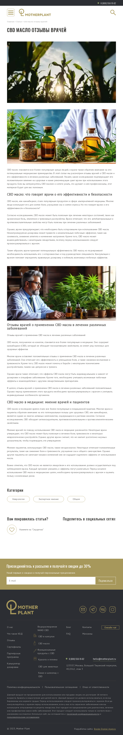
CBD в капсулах (46, 636)
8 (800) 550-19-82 (108, 3)
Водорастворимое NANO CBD (47, 628)
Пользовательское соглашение (61, 687)
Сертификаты (14, 646)
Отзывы (11, 640)
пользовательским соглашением (23, 717)
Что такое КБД (15, 633)
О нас (10, 627)
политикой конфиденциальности (83, 714)
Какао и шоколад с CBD (48, 674)
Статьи (19, 21)
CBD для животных (48, 666)
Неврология (18, 499)
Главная (10, 21)
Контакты (87, 627)
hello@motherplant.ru (104, 658)
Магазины (87, 633)
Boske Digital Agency (105, 728)
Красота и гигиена (47, 659)
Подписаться (106, 581)
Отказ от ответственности (95, 687)
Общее (76, 499)
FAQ (68, 633)
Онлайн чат (110, 627)
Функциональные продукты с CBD (46, 651)
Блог (68, 627)
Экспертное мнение (49, 499)
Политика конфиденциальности (23, 687)
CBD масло (44, 643)
